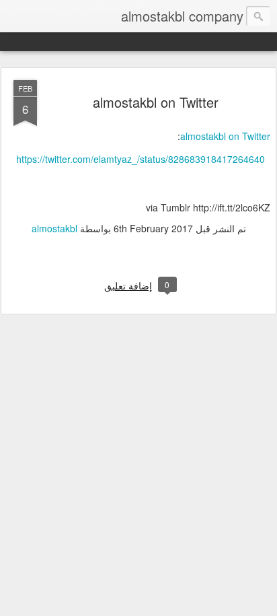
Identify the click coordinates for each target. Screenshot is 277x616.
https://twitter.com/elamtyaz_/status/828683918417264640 (140, 159)
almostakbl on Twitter (156, 102)
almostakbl (54, 228)
